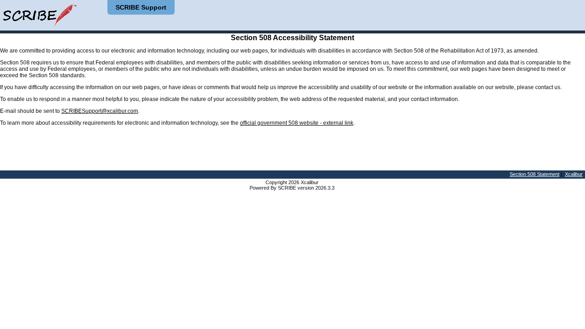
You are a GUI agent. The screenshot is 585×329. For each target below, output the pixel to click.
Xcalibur (574, 174)
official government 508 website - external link (296, 123)
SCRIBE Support (141, 7)
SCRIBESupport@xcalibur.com (99, 111)
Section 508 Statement (534, 174)
